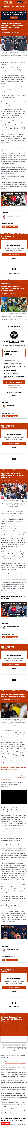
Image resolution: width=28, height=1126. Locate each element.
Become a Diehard (14, 254)
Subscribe (19, 2)
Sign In (25, 2)
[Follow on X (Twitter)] (7, 407)
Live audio (5, 1123)
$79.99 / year (14, 17)
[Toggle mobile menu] (2, 2)
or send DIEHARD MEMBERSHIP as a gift (14, 387)
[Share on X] (3, 227)
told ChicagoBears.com (7, 530)
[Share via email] (7, 227)
